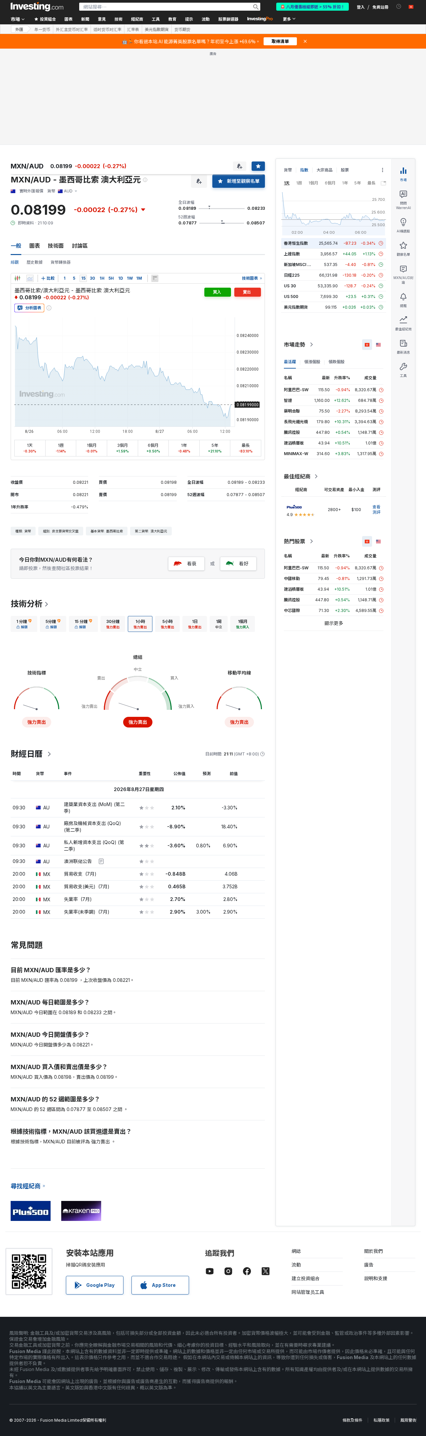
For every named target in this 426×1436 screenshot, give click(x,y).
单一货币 (42, 29)
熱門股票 (294, 541)
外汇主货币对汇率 (72, 29)
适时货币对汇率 (107, 29)
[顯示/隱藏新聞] (154, 278)
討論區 (80, 245)
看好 (243, 563)
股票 (345, 169)
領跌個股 (336, 361)
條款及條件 (352, 1420)
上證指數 (292, 253)
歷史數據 (35, 262)
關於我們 (373, 1251)
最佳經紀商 (297, 476)
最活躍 (290, 361)
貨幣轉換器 (61, 262)
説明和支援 (375, 1278)
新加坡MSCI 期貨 (299, 264)
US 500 (291, 296)
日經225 (292, 275)
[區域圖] (30, 278)
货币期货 (182, 29)
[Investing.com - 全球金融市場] (37, 6)
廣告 (368, 1265)
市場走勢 (294, 344)
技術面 (56, 245)
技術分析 (27, 604)
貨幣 (288, 169)
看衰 (191, 563)
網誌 (296, 1251)
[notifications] (399, 6)
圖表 (34, 245)
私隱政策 (381, 1420)
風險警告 (408, 1420)
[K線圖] (17, 278)
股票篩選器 (228, 19)
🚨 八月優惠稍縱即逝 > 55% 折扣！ (312, 6)
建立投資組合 (306, 1278)
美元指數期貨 (157, 29)
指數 (304, 169)
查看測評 (376, 509)
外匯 (19, 29)
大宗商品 (324, 169)
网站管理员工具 (308, 1292)
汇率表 (133, 29)
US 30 (290, 285)
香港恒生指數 (296, 243)
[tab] (24, 624)
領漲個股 (312, 361)
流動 (296, 1265)
